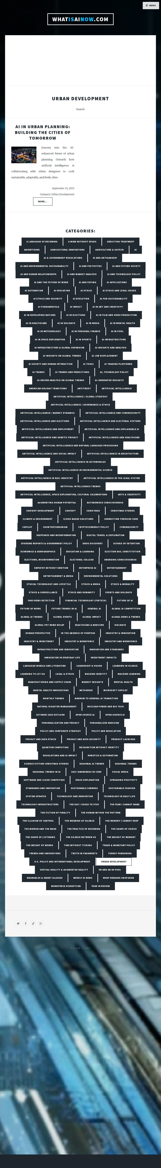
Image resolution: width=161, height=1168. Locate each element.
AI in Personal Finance (86, 331)
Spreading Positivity (123, 780)
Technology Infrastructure (40, 804)
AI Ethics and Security (47, 298)
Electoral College (82, 559)
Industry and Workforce (121, 641)
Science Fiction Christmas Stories (46, 763)
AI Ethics (86, 290)
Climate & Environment (38, 519)
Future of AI (125, 600)
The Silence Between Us (81, 837)
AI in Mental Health (122, 323)
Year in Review (100, 886)
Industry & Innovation (120, 633)
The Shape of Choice (124, 828)
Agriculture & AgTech (109, 249)
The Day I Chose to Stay (84, 804)
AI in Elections (75, 315)
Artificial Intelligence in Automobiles (80, 461)
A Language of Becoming (42, 241)
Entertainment (117, 567)
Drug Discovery (93, 543)
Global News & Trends (126, 616)
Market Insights (92, 682)
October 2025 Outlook (50, 714)
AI (135, 249)
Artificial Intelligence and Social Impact (49, 453)
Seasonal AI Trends (91, 763)
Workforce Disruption (66, 886)
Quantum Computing (55, 747)
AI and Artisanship (105, 257)
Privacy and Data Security (84, 739)
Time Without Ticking (78, 845)
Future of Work (30, 608)
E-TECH (76, 948)
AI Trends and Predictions (72, 372)
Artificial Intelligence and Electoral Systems (110, 421)
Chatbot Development (40, 510)
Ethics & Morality (122, 584)
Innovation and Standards (106, 649)
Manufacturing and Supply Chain (49, 682)
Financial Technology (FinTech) (85, 600)
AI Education (62, 290)
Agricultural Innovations (67, 249)
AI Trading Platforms (118, 364)
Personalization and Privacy (60, 722)
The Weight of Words (39, 845)
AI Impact (76, 306)
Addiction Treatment (120, 241)
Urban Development (114, 861)
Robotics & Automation (103, 755)
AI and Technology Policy (123, 274)
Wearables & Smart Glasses (45, 877)
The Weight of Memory (121, 837)
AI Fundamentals (49, 306)
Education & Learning (80, 551)
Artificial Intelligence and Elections (44, 421)
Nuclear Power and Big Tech (105, 706)
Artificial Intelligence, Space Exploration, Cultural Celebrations (63, 494)
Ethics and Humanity (81, 592)
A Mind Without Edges (82, 241)
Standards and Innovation (43, 788)
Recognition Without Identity (99, 747)
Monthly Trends (53, 698)
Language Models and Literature (44, 665)
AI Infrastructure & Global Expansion (60, 347)
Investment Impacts (104, 657)
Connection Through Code (121, 519)
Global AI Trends (32, 616)
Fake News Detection (41, 600)
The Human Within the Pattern (101, 812)
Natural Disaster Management (57, 706)
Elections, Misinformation (41, 559)
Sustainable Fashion (122, 788)
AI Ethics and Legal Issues (119, 290)
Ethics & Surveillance (43, 592)
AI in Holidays (66, 323)
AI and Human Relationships (38, 274)
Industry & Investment (39, 641)
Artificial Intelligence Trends (80, 486)
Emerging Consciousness (120, 559)
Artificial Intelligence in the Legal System (112, 478)
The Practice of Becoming (83, 828)
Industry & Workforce (79, 641)
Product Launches (123, 739)
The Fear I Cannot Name (125, 804)
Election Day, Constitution (122, 551)
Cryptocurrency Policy (93, 527)
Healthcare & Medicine (89, 625)
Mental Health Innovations (51, 690)
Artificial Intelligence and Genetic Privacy (49, 437)
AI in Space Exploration (50, 339)
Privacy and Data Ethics (41, 739)
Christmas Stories (123, 510)
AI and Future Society (126, 266)
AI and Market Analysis (82, 274)
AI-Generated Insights (109, 380)
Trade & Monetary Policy (119, 845)
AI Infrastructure (114, 339)
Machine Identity (96, 673)
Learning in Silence (125, 665)
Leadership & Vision (89, 665)
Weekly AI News (82, 877)
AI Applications (117, 282)
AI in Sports (83, 339)
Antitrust (84, 388)
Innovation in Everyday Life (62, 657)
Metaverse (86, 690)
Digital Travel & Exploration (105, 535)
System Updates (36, 796)
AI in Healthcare (36, 323)
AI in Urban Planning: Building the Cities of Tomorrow (43, 132)
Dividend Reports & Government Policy (46, 543)
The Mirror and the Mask (40, 828)
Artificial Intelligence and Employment (48, 429)
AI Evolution (81, 298)
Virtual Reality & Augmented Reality (64, 869)
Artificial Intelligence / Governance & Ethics (80, 404)
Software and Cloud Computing (44, 780)
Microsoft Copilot (115, 690)
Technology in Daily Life (119, 796)
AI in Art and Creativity (108, 306)
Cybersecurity (129, 527)
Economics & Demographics (38, 551)
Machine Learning (129, 673)
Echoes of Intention (126, 543)
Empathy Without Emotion (51, 567)
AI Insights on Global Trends (62, 355)
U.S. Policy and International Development (62, 861)
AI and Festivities (90, 266)
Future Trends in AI (64, 608)
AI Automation (34, 290)
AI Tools (88, 364)
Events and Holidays (118, 592)
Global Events (62, 616)
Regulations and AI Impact (60, 755)
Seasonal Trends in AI (47, 771)
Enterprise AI (87, 567)
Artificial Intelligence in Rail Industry (47, 478)
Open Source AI (85, 714)
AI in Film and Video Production (116, 315)
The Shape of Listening (40, 837)
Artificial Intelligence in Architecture (113, 453)
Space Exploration (87, 780)
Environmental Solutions (101, 576)
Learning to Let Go (32, 673)
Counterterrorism (55, 527)
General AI (94, 608)
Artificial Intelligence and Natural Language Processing (80, 445)
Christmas (93, 510)
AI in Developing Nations (40, 315)
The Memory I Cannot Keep (122, 820)
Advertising (32, 249)
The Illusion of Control (38, 820)
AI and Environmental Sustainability (44, 266)
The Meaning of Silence (80, 820)
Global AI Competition (126, 608)
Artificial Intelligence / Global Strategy (80, 396)
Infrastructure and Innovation (58, 649)
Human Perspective (38, 633)
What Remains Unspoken (118, 877)
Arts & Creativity (129, 494)
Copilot (27, 527)
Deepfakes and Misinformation (56, 535)
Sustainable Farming (84, 788)
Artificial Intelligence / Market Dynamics (47, 412)
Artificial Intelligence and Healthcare (114, 437)
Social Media (120, 771)
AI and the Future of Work (51, 282)
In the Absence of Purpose (78, 633)
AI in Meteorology (49, 331)
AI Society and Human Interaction (51, 364)
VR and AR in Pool (110, 869)
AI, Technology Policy (114, 372)
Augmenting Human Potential (57, 502)
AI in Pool (117, 331)
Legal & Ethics (65, 673)
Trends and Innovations (45, 853)
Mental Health (123, 682)
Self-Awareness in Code (86, 771)
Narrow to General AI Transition (96, 698)
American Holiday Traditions (48, 388)
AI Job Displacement (105, 355)
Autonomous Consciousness (105, 502)
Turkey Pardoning (120, 853)
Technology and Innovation (75, 796)
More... (42, 201)
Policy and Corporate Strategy (60, 731)
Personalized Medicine (104, 722)
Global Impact (92, 616)
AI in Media (92, 323)
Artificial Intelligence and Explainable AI (112, 429)
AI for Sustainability (114, 298)
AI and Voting (87, 282)
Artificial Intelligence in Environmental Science (80, 470)
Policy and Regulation (106, 731)
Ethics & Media (91, 584)
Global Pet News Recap (49, 625)
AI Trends (38, 372)
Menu (152, 5)
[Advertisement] (80, 62)
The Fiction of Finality (55, 812)
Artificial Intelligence (117, 388)
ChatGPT (70, 510)
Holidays (120, 625)
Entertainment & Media (58, 576)
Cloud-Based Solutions (78, 519)
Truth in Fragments (84, 853)
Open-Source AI (115, 714)
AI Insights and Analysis (111, 347)
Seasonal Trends (126, 763)
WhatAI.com (80, 19)
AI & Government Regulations (63, 257)
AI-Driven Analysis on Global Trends (60, 380)
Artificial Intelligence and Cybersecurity (113, 412)
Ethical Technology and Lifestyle (49, 584)
